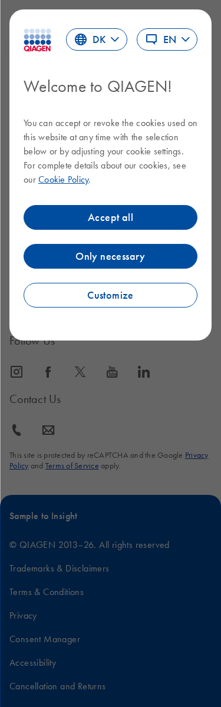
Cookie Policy (63, 179)
